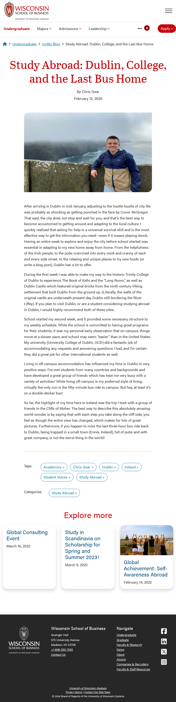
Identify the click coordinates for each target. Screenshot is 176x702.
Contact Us (58, 654)
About (120, 654)
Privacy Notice (74, 692)
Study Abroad (90, 477)
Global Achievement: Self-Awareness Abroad (146, 568)
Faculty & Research (129, 644)
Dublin (107, 467)
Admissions (68, 28)
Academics (52, 467)
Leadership (98, 28)
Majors (42, 28)
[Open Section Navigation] (140, 29)
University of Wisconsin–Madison (88, 688)
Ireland (130, 467)
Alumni (121, 659)
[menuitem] (16, 28)
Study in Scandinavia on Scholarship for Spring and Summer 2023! (82, 544)
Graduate (123, 640)
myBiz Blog (51, 43)
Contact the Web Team (97, 692)
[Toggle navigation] (170, 10)
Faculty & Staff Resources (133, 669)
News (120, 649)
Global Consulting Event (27, 535)
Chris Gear (82, 467)
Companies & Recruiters (132, 664)
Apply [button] (165, 28)
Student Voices (56, 477)
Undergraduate (17, 28)
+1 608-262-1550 (62, 649)
